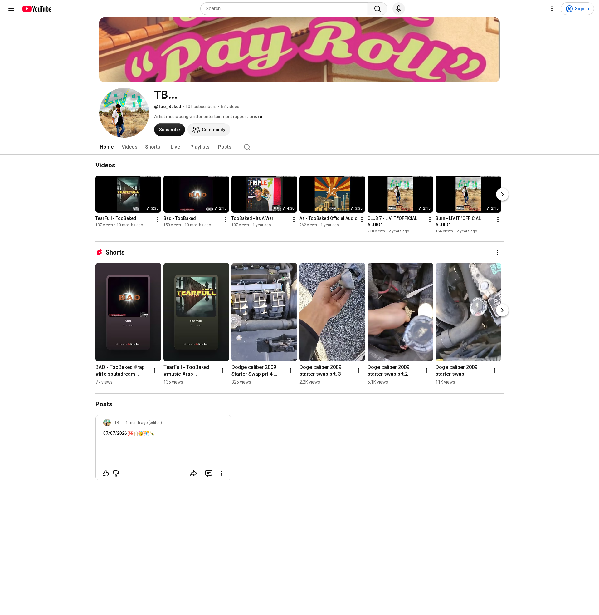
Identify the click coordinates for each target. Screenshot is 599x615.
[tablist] (299, 147)
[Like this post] (106, 473)
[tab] (106, 147)
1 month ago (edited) (144, 422)
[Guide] (11, 8)
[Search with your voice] (398, 8)
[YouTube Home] (36, 8)
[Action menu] (221, 473)
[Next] (502, 194)
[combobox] (286, 8)
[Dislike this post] (116, 473)
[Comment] (208, 473)
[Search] (377, 8)
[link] (163, 449)
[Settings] (552, 8)
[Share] (193, 473)
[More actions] (158, 219)
